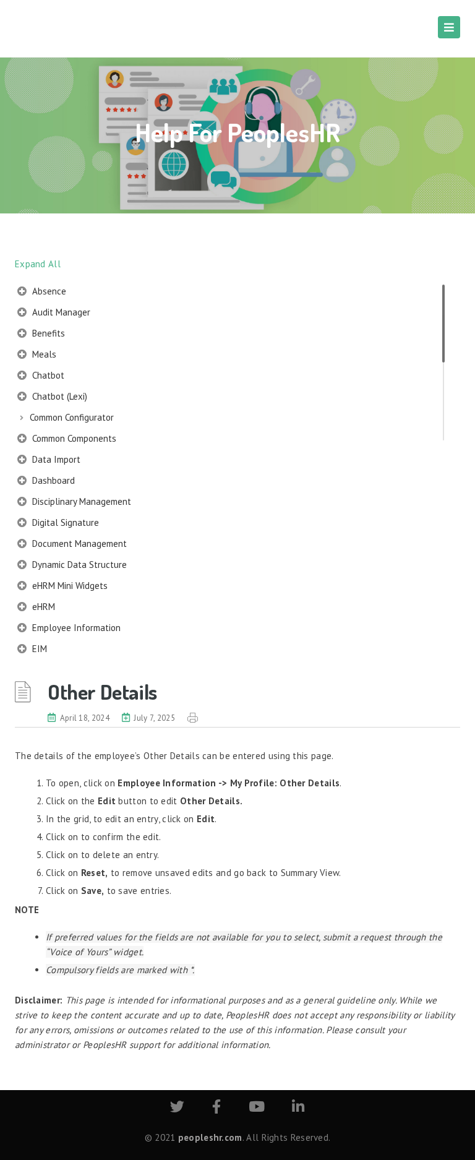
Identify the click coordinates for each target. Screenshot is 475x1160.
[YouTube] (256, 1108)
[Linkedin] (298, 1108)
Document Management (78, 543)
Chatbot (47, 375)
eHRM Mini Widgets (69, 585)
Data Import (55, 459)
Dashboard (52, 480)
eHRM (42, 606)
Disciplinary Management (80, 501)
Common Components (73, 438)
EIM (38, 649)
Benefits (47, 333)
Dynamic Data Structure (78, 564)
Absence (48, 291)
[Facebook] (216, 1108)
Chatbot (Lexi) (58, 396)
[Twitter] (177, 1108)
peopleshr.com (210, 1137)
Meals (43, 354)
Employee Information (75, 628)
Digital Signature (64, 522)
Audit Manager (60, 312)
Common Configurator (72, 417)
